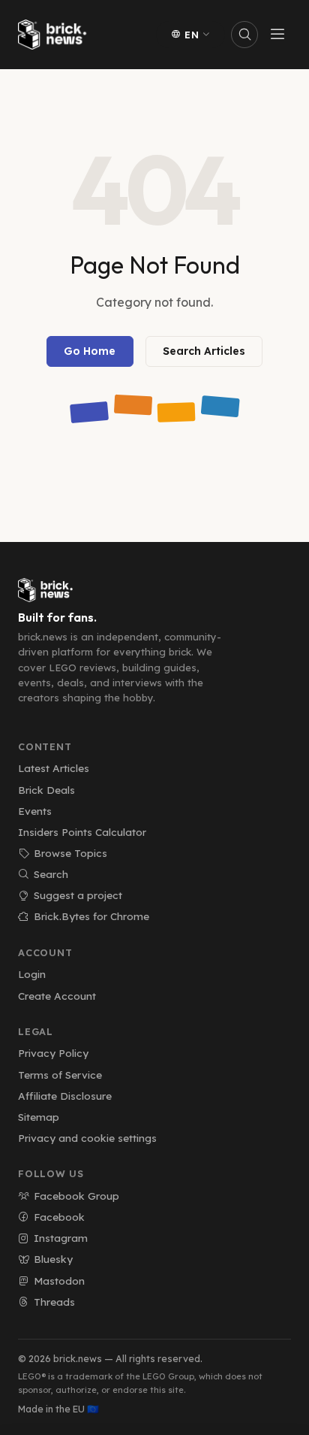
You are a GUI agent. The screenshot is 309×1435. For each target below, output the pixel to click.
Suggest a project (78, 895)
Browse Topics (70, 852)
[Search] (244, 34)
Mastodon (59, 1280)
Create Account (57, 995)
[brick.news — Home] (55, 35)
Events (35, 810)
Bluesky (53, 1258)
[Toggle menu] (277, 34)
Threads (54, 1301)
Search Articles (204, 351)
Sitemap (38, 1116)
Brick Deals (46, 789)
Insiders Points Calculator (82, 831)
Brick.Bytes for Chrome (91, 916)
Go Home (90, 351)
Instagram (61, 1237)
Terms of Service (60, 1074)
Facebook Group (76, 1195)
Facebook (59, 1216)
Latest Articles (53, 767)
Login (32, 973)
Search (51, 873)
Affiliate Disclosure (65, 1095)
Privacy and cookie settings (87, 1137)
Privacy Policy (53, 1052)
